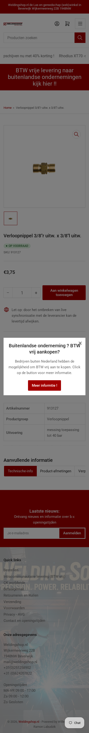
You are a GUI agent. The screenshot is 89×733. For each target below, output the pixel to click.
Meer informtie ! (44, 385)
